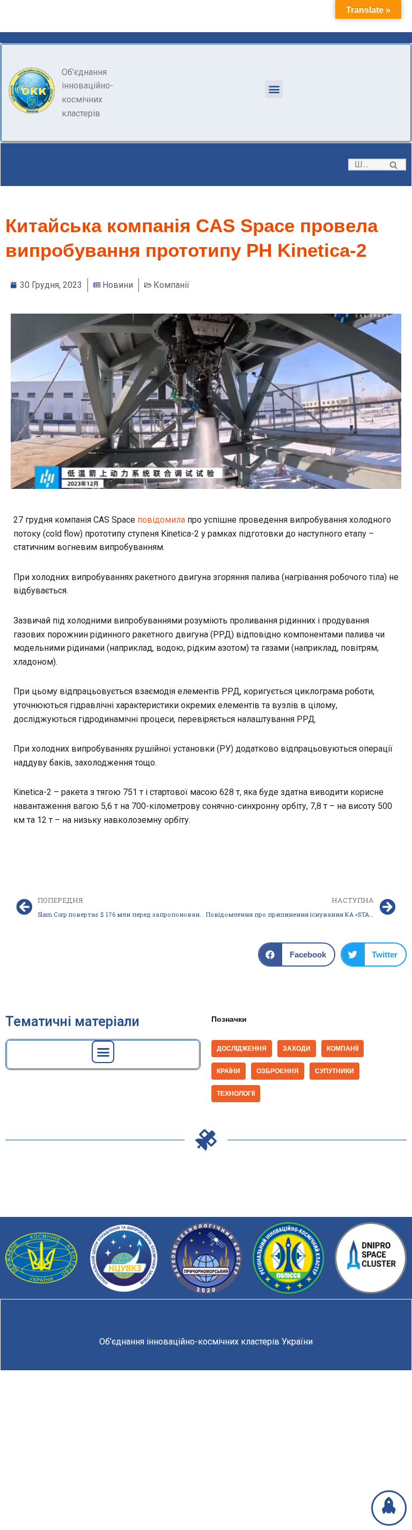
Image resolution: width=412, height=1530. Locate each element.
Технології (236, 1093)
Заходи (297, 1048)
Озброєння (277, 1071)
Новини (117, 285)
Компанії (171, 285)
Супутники (334, 1071)
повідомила (161, 520)
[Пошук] (394, 164)
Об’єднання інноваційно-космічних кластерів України (206, 1341)
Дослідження (242, 1048)
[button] (274, 89)
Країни (228, 1071)
